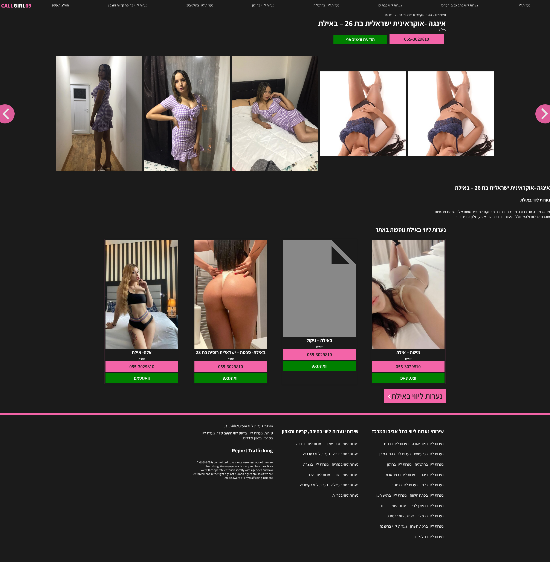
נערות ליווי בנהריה (345, 464)
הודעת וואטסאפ (360, 39)
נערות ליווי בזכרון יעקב (342, 443)
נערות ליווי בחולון (263, 5)
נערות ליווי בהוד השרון (395, 453)
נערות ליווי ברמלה (430, 515)
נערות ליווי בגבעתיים (429, 453)
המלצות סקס (60, 5)
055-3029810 (416, 39)
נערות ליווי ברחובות (393, 505)
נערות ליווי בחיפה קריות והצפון (128, 5)
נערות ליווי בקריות (345, 495)
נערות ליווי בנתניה (404, 484)
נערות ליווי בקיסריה (314, 484)
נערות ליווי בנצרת (316, 464)
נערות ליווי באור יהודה (428, 443)
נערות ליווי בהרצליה (326, 5)
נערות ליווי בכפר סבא (401, 474)
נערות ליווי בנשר (346, 474)
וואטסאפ (408, 378)
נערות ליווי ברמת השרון (427, 526)
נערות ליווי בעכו (320, 474)
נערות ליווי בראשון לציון (427, 505)
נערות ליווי (523, 5)
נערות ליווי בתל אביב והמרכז (459, 5)
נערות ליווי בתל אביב (199, 5)
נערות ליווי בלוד (432, 484)
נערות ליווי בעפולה (344, 484)
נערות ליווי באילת (417, 396)
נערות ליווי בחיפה (345, 453)
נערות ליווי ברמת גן (400, 515)
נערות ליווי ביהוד (432, 474)
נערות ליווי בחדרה (309, 443)
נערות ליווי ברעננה (393, 526)
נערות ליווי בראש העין (391, 495)
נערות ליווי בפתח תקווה (427, 495)
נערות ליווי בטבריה (316, 453)
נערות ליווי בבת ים (390, 5)
